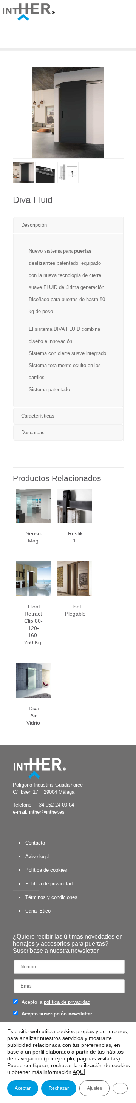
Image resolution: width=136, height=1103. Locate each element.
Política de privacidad (49, 883)
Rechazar (59, 1088)
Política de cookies (46, 870)
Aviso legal (37, 856)
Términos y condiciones (51, 897)
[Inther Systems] (28, 11)
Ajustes (94, 1088)
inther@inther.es (47, 812)
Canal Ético (38, 911)
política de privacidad (67, 1002)
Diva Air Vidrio (33, 715)
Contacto (35, 843)
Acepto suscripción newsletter (56, 1014)
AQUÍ (79, 1072)
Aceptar (23, 1088)
